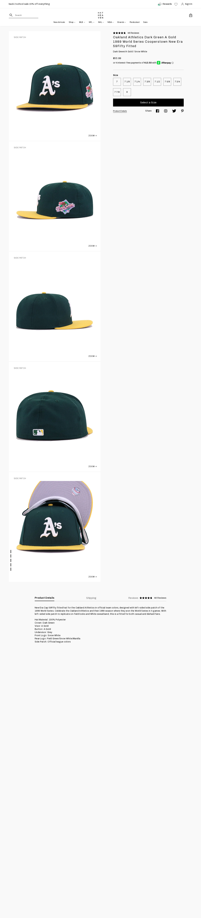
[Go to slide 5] (11, 569)
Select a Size (148, 102)
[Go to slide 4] (11, 565)
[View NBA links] (113, 22)
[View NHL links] (103, 22)
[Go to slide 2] (11, 556)
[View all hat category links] (74, 22)
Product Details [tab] (44, 597)
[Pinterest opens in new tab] (182, 110)
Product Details (120, 111)
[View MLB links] (84, 22)
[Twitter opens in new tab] (174, 110)
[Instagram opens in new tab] (165, 110)
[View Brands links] (125, 22)
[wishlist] (175, 4)
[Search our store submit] (11, 15)
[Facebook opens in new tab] (157, 110)
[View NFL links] (93, 22)
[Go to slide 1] (11, 551)
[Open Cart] (191, 15)
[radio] (117, 82)
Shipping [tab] (91, 598)
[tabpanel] (100, 624)
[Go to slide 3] (11, 560)
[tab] (147, 598)
